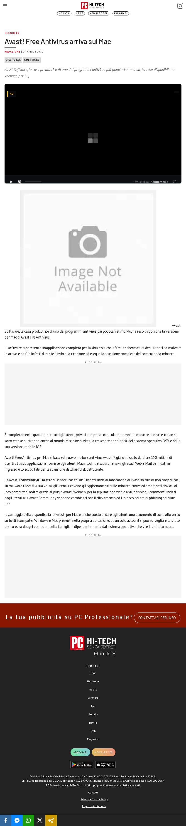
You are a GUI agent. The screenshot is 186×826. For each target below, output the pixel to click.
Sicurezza (13, 59)
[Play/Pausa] (11, 182)
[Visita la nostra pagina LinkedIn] (102, 653)
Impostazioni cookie (94, 806)
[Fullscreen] (175, 182)
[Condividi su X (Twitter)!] (39, 820)
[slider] (33, 182)
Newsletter (99, 13)
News (80, 13)
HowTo (93, 722)
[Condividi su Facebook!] (5, 820)
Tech (93, 731)
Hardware (93, 681)
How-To (64, 13)
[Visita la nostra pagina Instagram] (96, 653)
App (93, 706)
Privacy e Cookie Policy (94, 799)
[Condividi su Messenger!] (17, 820)
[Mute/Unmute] (20, 182)
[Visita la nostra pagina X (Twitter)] (108, 653)
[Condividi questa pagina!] (51, 820)
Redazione (12, 51)
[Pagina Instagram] (180, 5)
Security (12, 33)
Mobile (93, 689)
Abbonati (121, 13)
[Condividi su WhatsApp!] (28, 820)
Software (31, 59)
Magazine (93, 739)
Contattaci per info (157, 617)
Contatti (93, 792)
